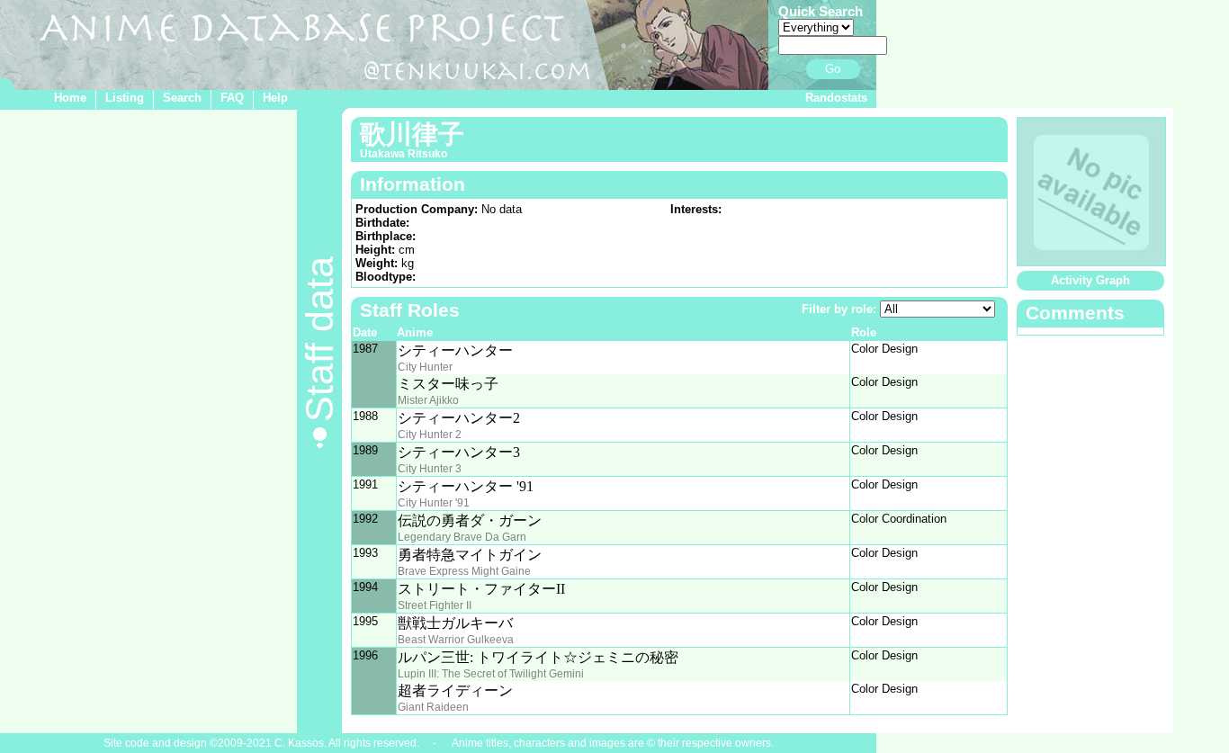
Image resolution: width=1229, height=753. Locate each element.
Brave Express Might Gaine (464, 571)
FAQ (232, 97)
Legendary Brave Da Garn (462, 537)
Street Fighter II (434, 605)
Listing (124, 97)
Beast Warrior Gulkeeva (456, 639)
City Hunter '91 (434, 503)
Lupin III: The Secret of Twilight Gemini (491, 674)
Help (275, 97)
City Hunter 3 (430, 468)
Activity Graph (1090, 280)
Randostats (836, 97)
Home (70, 97)
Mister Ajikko (428, 400)
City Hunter (425, 367)
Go (832, 69)
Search (182, 97)
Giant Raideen (433, 707)
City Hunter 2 (430, 434)
